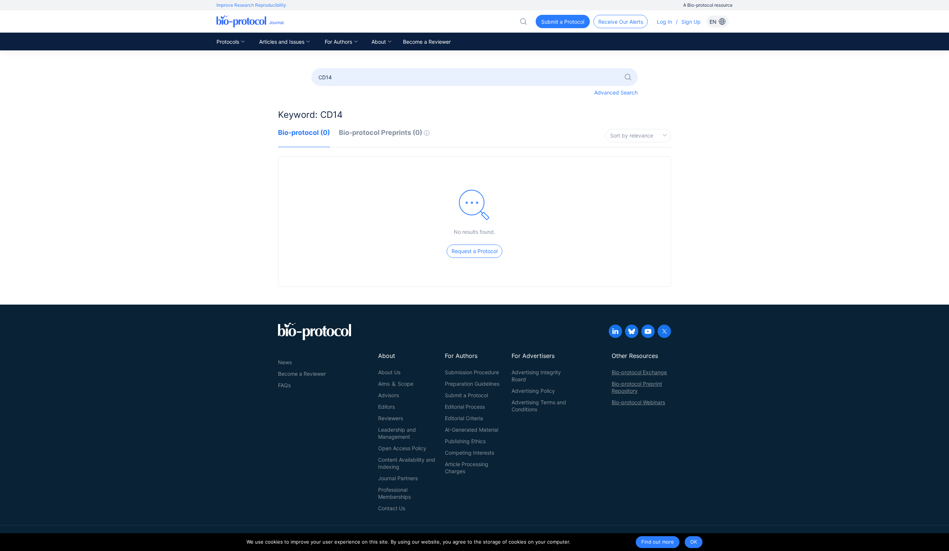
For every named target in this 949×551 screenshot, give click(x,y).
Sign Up (691, 22)
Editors (386, 407)
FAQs (284, 385)
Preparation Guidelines (472, 384)
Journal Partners (398, 478)
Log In (664, 22)
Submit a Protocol (466, 395)
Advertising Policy (533, 391)
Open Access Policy (402, 448)
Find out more (657, 542)
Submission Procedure (472, 372)
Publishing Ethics (465, 441)
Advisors (388, 395)
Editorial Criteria (464, 418)
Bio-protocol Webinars (638, 402)
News (285, 362)
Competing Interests (469, 452)
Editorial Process (465, 407)
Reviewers (390, 418)
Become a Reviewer (427, 42)
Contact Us (391, 508)
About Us (389, 372)
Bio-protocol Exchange (639, 372)
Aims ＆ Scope (395, 384)
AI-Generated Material (471, 429)
